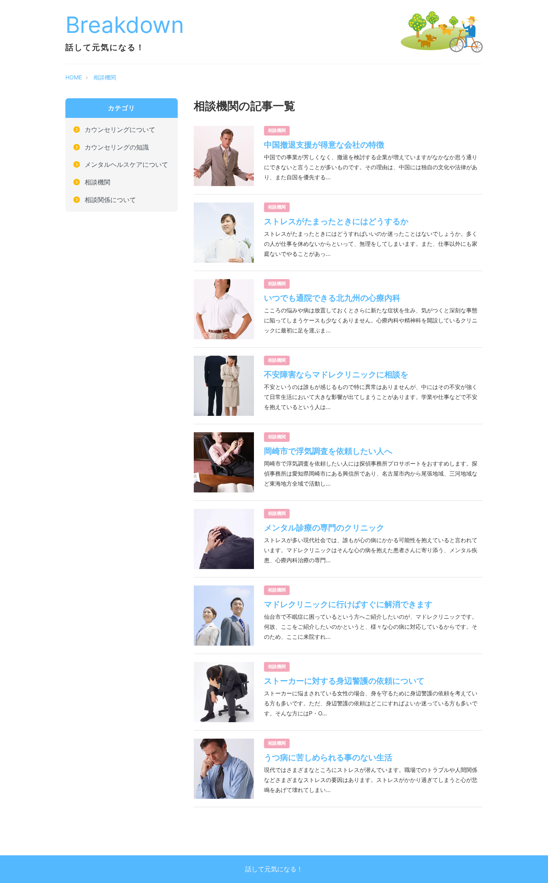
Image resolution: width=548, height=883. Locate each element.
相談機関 (104, 77)
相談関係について (110, 200)
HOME (73, 77)
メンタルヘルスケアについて (126, 165)
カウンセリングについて (120, 130)
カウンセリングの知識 (117, 147)
